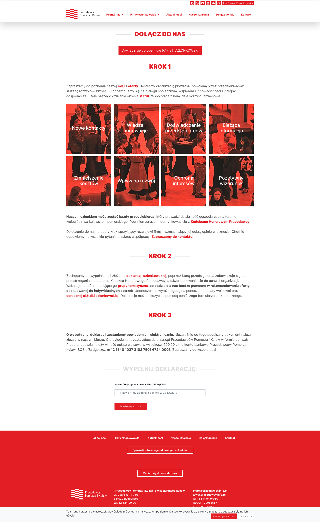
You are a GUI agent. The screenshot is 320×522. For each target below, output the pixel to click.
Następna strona (130, 406)
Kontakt (246, 14)
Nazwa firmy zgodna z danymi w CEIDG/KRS (140, 384)
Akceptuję (246, 516)
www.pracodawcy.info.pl (209, 494)
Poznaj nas (113, 14)
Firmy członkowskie (143, 14)
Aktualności (174, 14)
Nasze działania (199, 14)
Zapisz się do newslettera (160, 473)
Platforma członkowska (238, 3)
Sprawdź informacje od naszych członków (160, 450)
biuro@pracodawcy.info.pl (210, 490)
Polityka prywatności (224, 516)
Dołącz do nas (225, 14)
